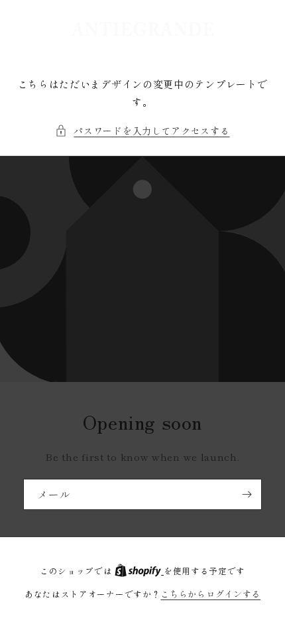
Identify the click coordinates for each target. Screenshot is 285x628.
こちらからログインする (210, 594)
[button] (142, 131)
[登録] (246, 494)
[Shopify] (139, 570)
